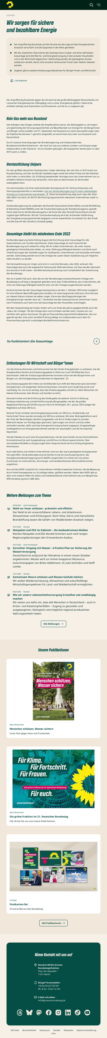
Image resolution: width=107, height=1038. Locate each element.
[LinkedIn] (68, 1012)
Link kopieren (21, 81)
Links (53, 1033)
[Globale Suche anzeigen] (91, 5)
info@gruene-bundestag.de (51, 1000)
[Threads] (19, 1012)
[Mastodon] (39, 1012)
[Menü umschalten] (98, 5)
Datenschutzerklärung (86, 1030)
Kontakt (56, 1030)
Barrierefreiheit (29, 1030)
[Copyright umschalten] (91, 805)
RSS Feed (15, 1030)
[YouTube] (87, 1012)
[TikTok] (77, 1012)
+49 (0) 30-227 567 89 (48, 985)
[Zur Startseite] (16, 4)
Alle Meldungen (51, 623)
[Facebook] (48, 1012)
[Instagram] (58, 1012)
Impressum (45, 1030)
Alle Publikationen (51, 923)
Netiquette (68, 1030)
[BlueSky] (29, 1012)
